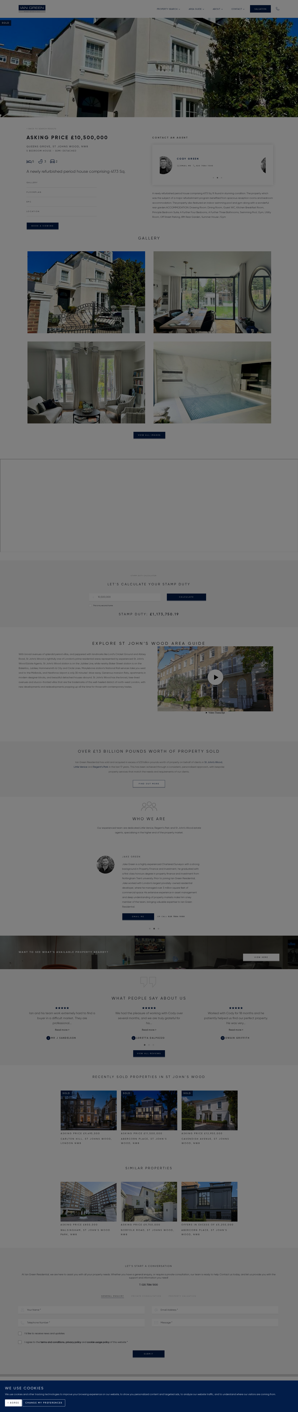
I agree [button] (13, 1403)
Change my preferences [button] (43, 1403)
